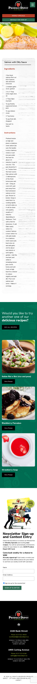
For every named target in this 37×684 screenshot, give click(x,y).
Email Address (8, 575)
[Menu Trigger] (32, 4)
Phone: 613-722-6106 (19, 654)
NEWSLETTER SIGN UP (18, 20)
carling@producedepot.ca (18, 656)
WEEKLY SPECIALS (18, 16)
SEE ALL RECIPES (10, 327)
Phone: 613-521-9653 (19, 635)
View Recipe (8, 381)
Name (5, 567)
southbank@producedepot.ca (19, 637)
